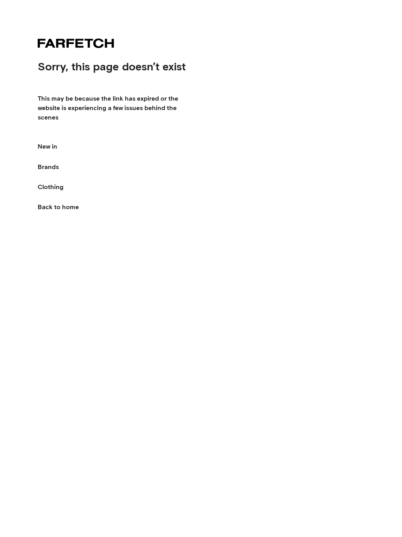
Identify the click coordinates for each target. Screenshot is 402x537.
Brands (48, 167)
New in (47, 146)
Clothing (51, 187)
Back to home (58, 207)
